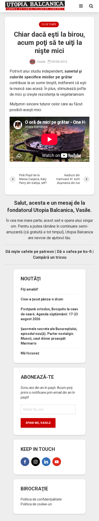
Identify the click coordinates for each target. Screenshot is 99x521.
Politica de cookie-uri (36, 504)
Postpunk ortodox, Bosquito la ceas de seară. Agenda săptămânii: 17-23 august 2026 (49, 314)
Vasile (40, 61)
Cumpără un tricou (49, 257)
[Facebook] (25, 461)
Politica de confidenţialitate (41, 499)
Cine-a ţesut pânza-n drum (42, 299)
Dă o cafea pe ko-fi (74, 251)
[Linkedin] (46, 461)
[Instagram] (35, 461)
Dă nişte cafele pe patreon (30, 251)
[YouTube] (56, 461)
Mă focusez (30, 353)
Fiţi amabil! (29, 289)
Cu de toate (49, 24)
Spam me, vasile (38, 423)
